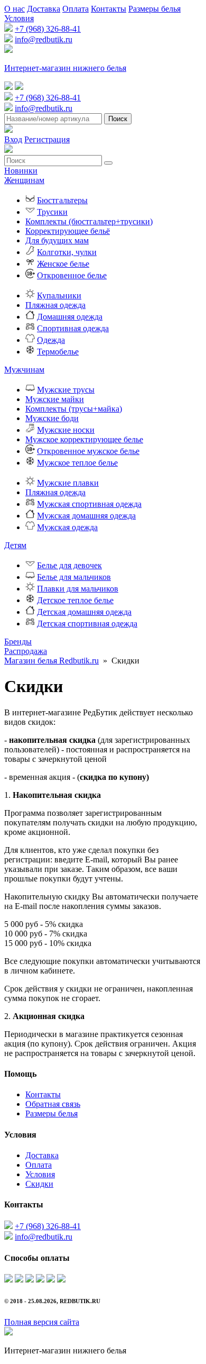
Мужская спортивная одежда (89, 503)
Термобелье (58, 351)
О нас (14, 8)
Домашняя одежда (69, 316)
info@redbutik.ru (43, 39)
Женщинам (24, 180)
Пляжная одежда (55, 305)
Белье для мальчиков (74, 576)
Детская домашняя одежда (84, 611)
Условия (19, 18)
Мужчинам (24, 369)
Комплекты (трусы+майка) (73, 408)
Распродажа (25, 651)
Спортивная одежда (73, 328)
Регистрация (47, 139)
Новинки (21, 170)
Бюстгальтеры (62, 200)
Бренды (18, 641)
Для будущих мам (57, 240)
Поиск (117, 119)
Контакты (108, 8)
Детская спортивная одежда (87, 623)
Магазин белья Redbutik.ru (51, 660)
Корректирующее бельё (67, 230)
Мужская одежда (67, 527)
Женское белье (63, 263)
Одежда (51, 339)
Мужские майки (54, 399)
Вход (13, 139)
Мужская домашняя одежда (86, 515)
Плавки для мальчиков (77, 588)
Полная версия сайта (41, 1321)
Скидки (39, 1183)
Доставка (43, 8)
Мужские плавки (68, 482)
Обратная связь (52, 1103)
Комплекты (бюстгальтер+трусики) (89, 221)
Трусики (52, 211)
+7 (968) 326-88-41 (48, 28)
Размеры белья (154, 8)
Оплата (75, 8)
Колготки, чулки (67, 252)
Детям (15, 545)
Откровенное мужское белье (88, 451)
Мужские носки (66, 429)
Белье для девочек (69, 565)
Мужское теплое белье (77, 462)
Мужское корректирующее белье (84, 439)
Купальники (59, 295)
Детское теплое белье (75, 600)
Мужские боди (52, 418)
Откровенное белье (72, 275)
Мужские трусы (66, 389)
